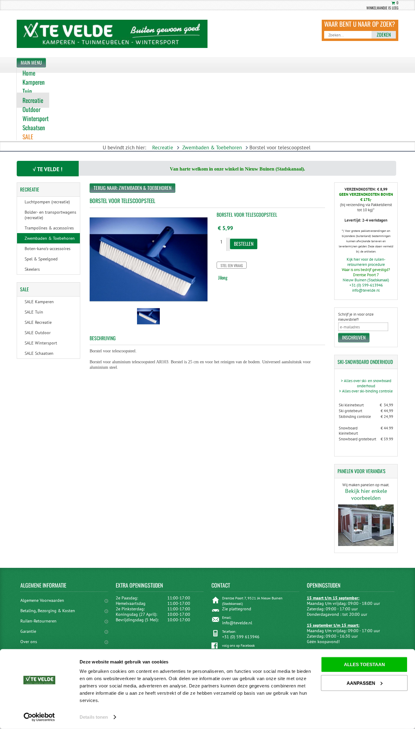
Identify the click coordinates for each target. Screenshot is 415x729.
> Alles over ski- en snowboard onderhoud (366, 383)
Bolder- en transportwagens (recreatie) (50, 214)
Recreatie (162, 147)
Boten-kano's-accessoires (47, 248)
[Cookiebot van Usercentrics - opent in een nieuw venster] (39, 717)
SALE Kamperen (39, 301)
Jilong (223, 277)
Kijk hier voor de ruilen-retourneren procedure (366, 262)
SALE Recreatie (38, 322)
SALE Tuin (34, 312)
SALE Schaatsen (39, 353)
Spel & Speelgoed (41, 259)
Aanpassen (361, 682)
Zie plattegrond (236, 609)
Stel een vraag (232, 265)
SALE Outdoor (38, 332)
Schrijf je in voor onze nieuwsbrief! (356, 317)
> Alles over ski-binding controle (366, 391)
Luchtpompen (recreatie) (47, 202)
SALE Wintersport (41, 343)
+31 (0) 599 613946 (240, 636)
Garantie (28, 631)
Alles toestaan (364, 664)
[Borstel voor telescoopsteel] (148, 325)
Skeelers (32, 269)
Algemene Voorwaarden (42, 600)
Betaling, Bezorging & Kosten (47, 610)
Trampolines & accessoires (49, 228)
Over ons (28, 641)
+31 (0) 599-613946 (366, 285)
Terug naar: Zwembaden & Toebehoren (132, 188)
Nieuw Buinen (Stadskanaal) (366, 280)
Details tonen (94, 717)
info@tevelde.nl (366, 290)
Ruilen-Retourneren (38, 621)
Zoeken (384, 34)
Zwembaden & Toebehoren (212, 147)
